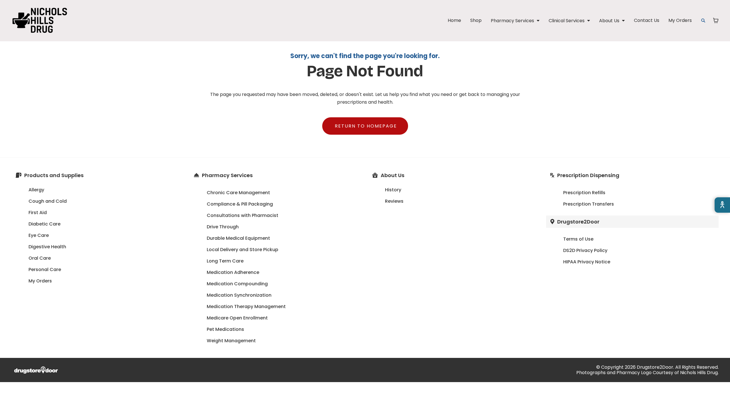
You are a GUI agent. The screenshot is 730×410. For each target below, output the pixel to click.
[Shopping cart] (716, 20)
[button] (515, 21)
